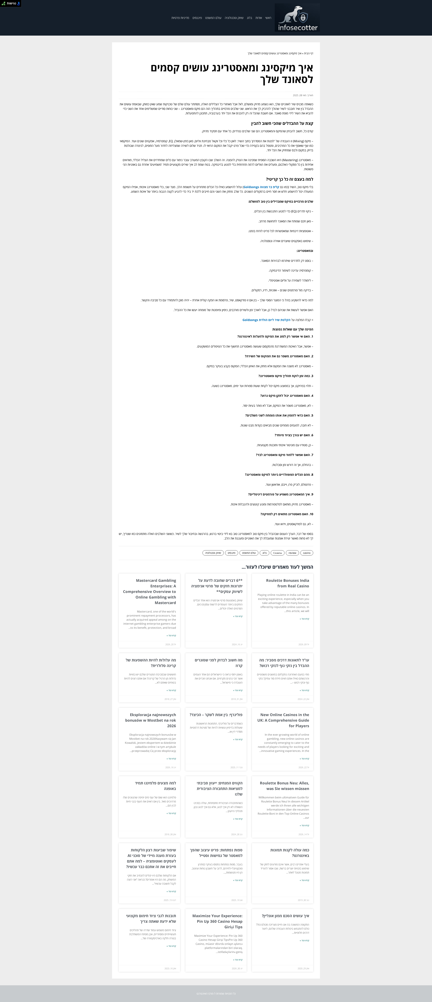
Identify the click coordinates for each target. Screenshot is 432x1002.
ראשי (268, 18)
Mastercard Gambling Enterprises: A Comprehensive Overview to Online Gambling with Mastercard (149, 591)
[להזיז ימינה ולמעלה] (4, 3)
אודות (258, 18)
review (292, 552)
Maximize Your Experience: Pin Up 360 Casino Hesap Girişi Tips (217, 921)
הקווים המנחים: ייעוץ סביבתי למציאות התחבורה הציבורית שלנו (219, 788)
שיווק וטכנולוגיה (234, 18)
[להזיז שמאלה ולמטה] (3, 4)
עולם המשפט (213, 18)
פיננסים (197, 18)
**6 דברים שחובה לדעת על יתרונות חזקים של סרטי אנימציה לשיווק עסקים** (216, 586)
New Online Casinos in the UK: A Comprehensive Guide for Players (283, 720)
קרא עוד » (304, 618)
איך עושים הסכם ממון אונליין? (285, 915)
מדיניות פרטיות (180, 18)
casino (306, 552)
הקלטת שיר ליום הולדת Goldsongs (266, 320)
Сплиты (277, 552)
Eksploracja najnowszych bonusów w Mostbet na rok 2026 (150, 720)
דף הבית (308, 53)
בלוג (249, 18)
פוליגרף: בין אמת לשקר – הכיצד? (216, 714)
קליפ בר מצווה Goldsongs (261, 187)
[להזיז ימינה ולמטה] (4, 4)
